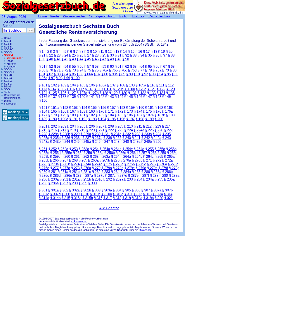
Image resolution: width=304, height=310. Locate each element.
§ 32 (125, 55)
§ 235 (166, 134)
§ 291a (74, 179)
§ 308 (66, 194)
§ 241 (136, 138)
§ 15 (131, 51)
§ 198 (140, 119)
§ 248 (115, 141)
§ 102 (52, 85)
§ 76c (123, 70)
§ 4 (58, 51)
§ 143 (109, 97)
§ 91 (137, 74)
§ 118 (89, 89)
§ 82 (49, 74)
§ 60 (110, 66)
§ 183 (100, 115)
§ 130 (123, 93)
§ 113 (43, 89)
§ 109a (141, 85)
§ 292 (107, 179)
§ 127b (93, 93)
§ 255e (67, 153)
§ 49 (118, 59)
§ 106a (101, 85)
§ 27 (87, 55)
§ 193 (92, 119)
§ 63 (133, 66)
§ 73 (72, 70)
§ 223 (119, 130)
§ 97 (51, 78)
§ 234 (157, 134)
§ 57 (87, 66)
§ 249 (124, 141)
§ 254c (127, 149)
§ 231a (116, 134)
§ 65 (148, 66)
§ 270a (125, 160)
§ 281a (63, 172)
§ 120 (108, 89)
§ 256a (98, 153)
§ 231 (105, 134)
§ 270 (115, 160)
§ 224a (139, 130)
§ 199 (149, 119)
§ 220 (90, 130)
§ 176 (157, 111)
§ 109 (130, 85)
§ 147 (147, 97)
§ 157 (111, 108)
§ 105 (81, 85)
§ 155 (92, 108)
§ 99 (66, 78)
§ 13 (116, 51)
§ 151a (53, 108)
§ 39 (42, 59)
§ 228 (43, 134)
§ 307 (145, 190)
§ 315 (66, 198)
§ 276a (162, 164)
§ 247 (105, 141)
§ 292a (118, 179)
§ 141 (90, 97)
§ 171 (109, 111)
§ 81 (42, 74)
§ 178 (52, 115)
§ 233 (136, 134)
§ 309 (75, 194)
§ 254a (105, 149)
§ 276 (151, 164)
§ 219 (81, 130)
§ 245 (75, 141)
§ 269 (83, 160)
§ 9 (86, 51)
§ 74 (80, 70)
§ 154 (83, 108)
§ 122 (161, 89)
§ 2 (46, 51)
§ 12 (108, 51)
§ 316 (98, 198)
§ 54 (65, 66)
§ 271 (147, 160)
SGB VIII (9, 72)
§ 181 (81, 115)
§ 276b (173, 164)
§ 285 (136, 172)
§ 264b (137, 156)
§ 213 (156, 126)
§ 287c (110, 175)
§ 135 (170, 93)
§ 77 (141, 70)
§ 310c (118, 194)
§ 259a (172, 153)
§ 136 (43, 97)
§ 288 (154, 175)
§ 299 (83, 183)
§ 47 (103, 59)
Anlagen (11, 66)
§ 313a (157, 194)
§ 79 (165, 70)
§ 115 (61, 89)
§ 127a (82, 93)
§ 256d (132, 153)
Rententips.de (12, 95)
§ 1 (41, 51)
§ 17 (146, 51)
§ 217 (62, 130)
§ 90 (129, 74)
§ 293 (128, 179)
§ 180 (71, 115)
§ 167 (71, 111)
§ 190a (63, 119)
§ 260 (66, 156)
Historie (11, 63)
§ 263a (105, 156)
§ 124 (43, 93)
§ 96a (43, 78)
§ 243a (44, 141)
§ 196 (121, 119)
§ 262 (85, 156)
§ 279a (106, 168)
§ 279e (152, 168)
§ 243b (55, 141)
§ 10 (93, 51)
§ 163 (168, 108)
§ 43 (72, 59)
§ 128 (104, 93)
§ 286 (145, 172)
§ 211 (138, 126)
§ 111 (160, 85)
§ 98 (59, 78)
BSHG (7, 86)
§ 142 (100, 97)
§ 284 (115, 172)
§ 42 (65, 59)
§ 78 (148, 70)
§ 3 (52, 51)
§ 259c (55, 156)
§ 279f (163, 168)
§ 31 (118, 55)
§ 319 (126, 198)
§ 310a (95, 194)
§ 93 (152, 74)
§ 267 (64, 160)
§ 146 (138, 97)
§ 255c (44, 153)
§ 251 (43, 149)
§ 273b (65, 164)
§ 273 (43, 164)
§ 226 (159, 130)
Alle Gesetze (109, 208)
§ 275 (107, 164)
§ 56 (80, 66)
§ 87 (97, 74)
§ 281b (74, 172)
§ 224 (128, 130)
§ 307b (167, 190)
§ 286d (55, 175)
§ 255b (171, 149)
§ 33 (133, 55)
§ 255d (55, 153)
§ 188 (170, 115)
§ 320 (159, 198)
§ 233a (146, 134)
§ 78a (157, 70)
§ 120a (118, 89)
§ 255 (149, 149)
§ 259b (44, 156)
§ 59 (103, 66)
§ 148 (157, 97)
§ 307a (156, 190)
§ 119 (98, 89)
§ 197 (130, 119)
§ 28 (95, 55)
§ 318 (117, 198)
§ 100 (75, 78)
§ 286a (156, 172)
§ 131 (132, 93)
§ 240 (126, 138)
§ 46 (95, 59)
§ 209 (119, 126)
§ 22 (49, 55)
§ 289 (163, 175)
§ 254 (94, 149)
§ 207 (100, 126)
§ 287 (77, 175)
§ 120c (141, 89)
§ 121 (151, 89)
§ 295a (169, 179)
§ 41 (57, 59)
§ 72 (65, 70)
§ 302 (64, 190)
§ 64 (141, 66)
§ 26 (80, 55)
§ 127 (71, 93)
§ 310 (85, 194)
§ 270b (137, 160)
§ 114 (52, 89)
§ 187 (138, 115)
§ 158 (121, 108)
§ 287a (87, 175)
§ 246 (96, 141)
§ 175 (147, 111)
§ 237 (86, 138)
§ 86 (80, 74)
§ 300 (92, 183)
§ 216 (52, 130)
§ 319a (137, 198)
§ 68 (171, 66)
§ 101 (43, 85)
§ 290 (43, 179)
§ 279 (96, 168)
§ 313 (147, 194)
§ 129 (113, 93)
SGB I (7, 40)
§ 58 (95, 66)
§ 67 (163, 66)
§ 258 (152, 153)
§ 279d (141, 168)
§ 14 (123, 51)
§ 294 (138, 179)
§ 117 (80, 89)
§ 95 (167, 74)
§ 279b (118, 168)
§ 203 (62, 126)
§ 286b (167, 172)
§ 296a (53, 183)
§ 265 (159, 156)
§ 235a (44, 138)
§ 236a (76, 138)
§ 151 (43, 108)
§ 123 (170, 89)
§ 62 (125, 66)
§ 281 (52, 172)
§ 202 (52, 126)
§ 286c (44, 175)
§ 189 (43, 119)
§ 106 (90, 85)
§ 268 (73, 160)
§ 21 (42, 55)
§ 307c (44, 194)
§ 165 (52, 111)
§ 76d (132, 70)
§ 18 (154, 51)
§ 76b (113, 70)
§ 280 (43, 172)
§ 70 (49, 70)
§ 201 (43, 126)
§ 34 (141, 55)
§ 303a (106, 190)
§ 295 (159, 179)
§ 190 (52, 119)
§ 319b (148, 198)
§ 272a (167, 160)
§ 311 (128, 194)
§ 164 (43, 111)
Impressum (10, 103)
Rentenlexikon (12, 97)
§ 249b (146, 141)
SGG (7, 89)
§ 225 (149, 130)
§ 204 (71, 126)
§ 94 (160, 74)
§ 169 (90, 111)
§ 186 (128, 115)
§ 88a (113, 74)
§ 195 (111, 119)
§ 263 (94, 156)
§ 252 (52, 149)
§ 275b (129, 164)
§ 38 (171, 55)
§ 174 (138, 111)
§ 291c (97, 179)
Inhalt (10, 60)
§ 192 (83, 119)
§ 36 (156, 55)
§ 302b (86, 190)
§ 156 (102, 108)
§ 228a (53, 134)
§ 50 (125, 59)
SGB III (8, 46)
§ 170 (100, 111)
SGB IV (8, 49)
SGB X (8, 77)
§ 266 (54, 160)
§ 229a (86, 134)
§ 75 (87, 70)
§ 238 (107, 138)
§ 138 (62, 97)
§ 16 (138, 51)
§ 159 (130, 108)
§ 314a (44, 198)
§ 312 (137, 194)
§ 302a (74, 190)
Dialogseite (145, 230)
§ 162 (159, 108)
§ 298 (73, 183)
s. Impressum (79, 221)
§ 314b (55, 198)
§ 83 (57, 74)
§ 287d (122, 175)
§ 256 (87, 153)
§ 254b (116, 149)
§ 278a (86, 168)
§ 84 (65, 74)
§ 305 (126, 190)
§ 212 (147, 126)
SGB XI (8, 80)
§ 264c (148, 156)
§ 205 (81, 126)
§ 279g (174, 168)
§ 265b (44, 160)
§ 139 (71, 97)
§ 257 (142, 153)
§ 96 (175, 74)
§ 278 (75, 168)
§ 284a (125, 172)
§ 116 (70, 89)
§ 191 (73, 119)
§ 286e (67, 175)
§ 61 (118, 66)
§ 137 (52, 97)
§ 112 (169, 85)
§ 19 (161, 51)
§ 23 (57, 55)
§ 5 (64, 51)
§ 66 (156, 66)
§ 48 (110, 59)
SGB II (8, 43)
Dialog (7, 100)
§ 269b (105, 160)
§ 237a (97, 138)
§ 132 (142, 93)
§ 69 (42, 70)
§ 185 (119, 115)
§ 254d (139, 149)
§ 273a (53, 164)
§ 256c (121, 153)
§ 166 (62, 111)
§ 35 (148, 55)
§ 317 (107, 198)
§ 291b (86, 179)
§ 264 (115, 156)
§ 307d (55, 194)
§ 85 (72, 74)
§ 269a (93, 160)
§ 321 (168, 198)
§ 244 (66, 141)
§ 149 (166, 97)
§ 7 (75, 51)
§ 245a (86, 141)
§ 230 (96, 134)
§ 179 (62, 115)
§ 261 (75, 156)
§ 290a (53, 179)
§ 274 (75, 164)
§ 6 (69, 51)
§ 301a (53, 190)
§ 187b (160, 115)
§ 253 (73, 149)
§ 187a (148, 115)
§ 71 (57, 70)
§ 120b (129, 89)
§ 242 (145, 138)
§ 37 (163, 55)
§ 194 (102, 119)
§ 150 (43, 100)
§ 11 (101, 51)
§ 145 (128, 97)
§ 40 (49, 59)
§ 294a (148, 179)
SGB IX (8, 75)
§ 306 (136, 190)
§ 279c (129, 168)
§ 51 (42, 66)
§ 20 (169, 51)
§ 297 (64, 183)
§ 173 (128, 111)
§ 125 (52, 93)
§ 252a (63, 149)
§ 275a (118, 164)
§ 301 (43, 190)
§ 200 (159, 119)
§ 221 (100, 130)
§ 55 (72, 66)
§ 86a (88, 74)
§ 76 (95, 70)
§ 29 (103, 55)
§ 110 (151, 85)
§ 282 (96, 172)
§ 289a (174, 175)
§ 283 (105, 172)
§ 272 (157, 160)
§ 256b (109, 153)
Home (7, 38)
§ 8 (81, 51)
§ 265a (169, 156)
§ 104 (71, 85)
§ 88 (104, 74)
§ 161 (149, 108)
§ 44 (80, 59)
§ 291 (64, 179)
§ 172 (119, 111)
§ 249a (135, 141)
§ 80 (173, 70)
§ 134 (161, 93)
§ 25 (72, 55)
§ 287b (99, 175)
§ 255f (77, 153)
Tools (7, 92)
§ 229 (75, 134)
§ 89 (122, 74)
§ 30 (110, 55)
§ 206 (90, 126)
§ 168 (81, 111)
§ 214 (166, 126)
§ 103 (62, 85)
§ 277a (65, 168)
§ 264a (125, 156)
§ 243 (166, 138)
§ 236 (66, 138)
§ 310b (106, 194)
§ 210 (128, 126)
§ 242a (156, 138)
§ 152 (64, 108)
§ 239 (117, 138)
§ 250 (157, 141)
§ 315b (87, 198)
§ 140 (81, 97)
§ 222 (109, 130)
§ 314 (168, 194)
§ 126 (62, 93)
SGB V (8, 52)
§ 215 (43, 130)
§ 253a (84, 149)
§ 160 (140, 108)
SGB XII (8, 83)
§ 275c (141, 164)
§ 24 (65, 55)
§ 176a (167, 111)
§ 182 (90, 115)
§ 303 (96, 190)
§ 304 (117, 190)
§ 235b (55, 138)
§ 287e (133, 175)
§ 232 (126, 134)
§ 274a (86, 164)
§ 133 (151, 93)
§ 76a (104, 70)
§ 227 (168, 130)
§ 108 (121, 85)
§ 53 (57, 66)
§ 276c (44, 168)
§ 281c (86, 172)
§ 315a (76, 198)
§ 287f (144, 175)
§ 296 (43, 183)
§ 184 (109, 115)
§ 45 (87, 59)
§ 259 (161, 153)
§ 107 (111, 85)
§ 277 (54, 168)
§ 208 (109, 126)
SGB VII (8, 69)
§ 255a (160, 149)
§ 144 (119, 97)
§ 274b (97, 164)
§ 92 (144, 74)
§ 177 (43, 115)
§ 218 (71, 130)
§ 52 (49, 66)
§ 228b (65, 134)
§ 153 (73, 108)
